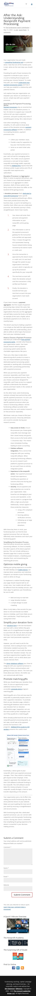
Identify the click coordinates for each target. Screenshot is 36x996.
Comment (7, 847)
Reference (19, 989)
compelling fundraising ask (14, 62)
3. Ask (16, 30)
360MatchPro (16, 166)
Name (6, 868)
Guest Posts (22, 30)
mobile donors (23, 570)
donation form (12, 625)
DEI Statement (10, 989)
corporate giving (16, 689)
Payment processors (10, 107)
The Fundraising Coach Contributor (17, 27)
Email (6, 876)
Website (6, 885)
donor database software (14, 663)
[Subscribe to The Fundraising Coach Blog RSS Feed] (22, 969)
